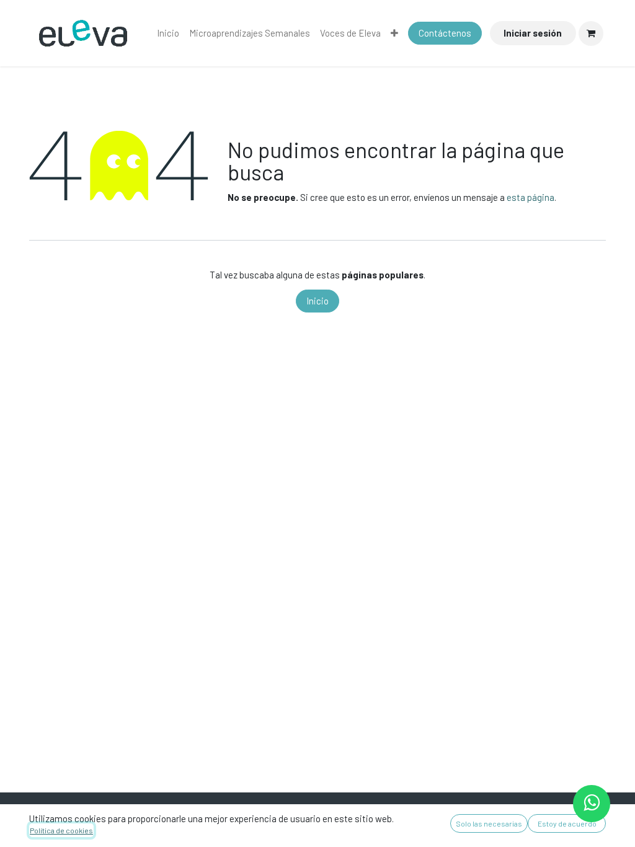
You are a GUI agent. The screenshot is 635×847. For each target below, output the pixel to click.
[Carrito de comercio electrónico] (591, 33)
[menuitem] (168, 33)
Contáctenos (445, 32)
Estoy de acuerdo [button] (567, 823)
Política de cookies (61, 830)
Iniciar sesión (533, 32)
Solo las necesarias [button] (489, 823)
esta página (530, 197)
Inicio (317, 300)
